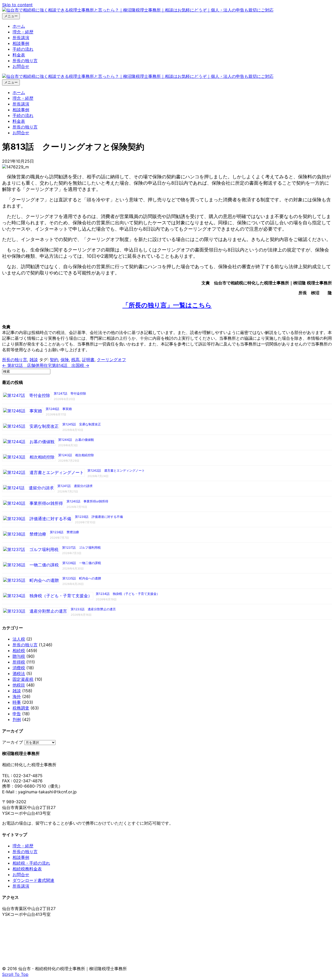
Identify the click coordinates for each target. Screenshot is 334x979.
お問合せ (21, 66)
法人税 (19, 639)
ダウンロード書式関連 (33, 880)
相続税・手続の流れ (31, 863)
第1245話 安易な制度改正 (81, 424)
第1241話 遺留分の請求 (75, 486)
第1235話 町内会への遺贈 (81, 578)
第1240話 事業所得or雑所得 (87, 501)
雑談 (33, 359)
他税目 (19, 685)
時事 (17, 702)
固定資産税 (23, 679)
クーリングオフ (111, 359)
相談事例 (21, 43)
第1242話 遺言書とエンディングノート (116, 470)
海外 (17, 696)
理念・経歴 (23, 31)
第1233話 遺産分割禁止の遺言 (93, 609)
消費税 (19, 667)
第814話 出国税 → (70, 365)
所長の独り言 (25, 60)
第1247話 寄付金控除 (70, 393)
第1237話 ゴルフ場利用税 (81, 547)
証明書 (88, 359)
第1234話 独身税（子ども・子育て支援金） (128, 594)
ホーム (19, 26)
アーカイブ (12, 742)
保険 (65, 359)
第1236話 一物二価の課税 (81, 563)
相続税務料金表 (27, 868)
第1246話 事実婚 (59, 409)
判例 (17, 719)
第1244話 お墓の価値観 (76, 440)
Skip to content (17, 4)
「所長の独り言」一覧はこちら (167, 305)
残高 (75, 359)
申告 (17, 713)
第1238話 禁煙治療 (64, 532)
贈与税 (19, 656)
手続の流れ (23, 49)
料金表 (19, 54)
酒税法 (19, 673)
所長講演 (21, 37)
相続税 (19, 650)
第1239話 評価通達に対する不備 (99, 517)
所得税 (19, 662)
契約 (54, 359)
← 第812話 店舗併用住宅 (27, 365)
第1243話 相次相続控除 (76, 455)
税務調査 (21, 708)
